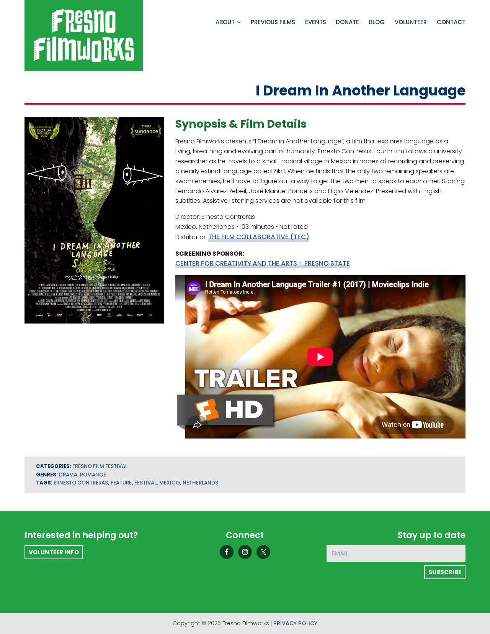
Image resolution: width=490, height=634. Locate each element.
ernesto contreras (81, 482)
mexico (169, 482)
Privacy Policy (295, 623)
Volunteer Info (54, 552)
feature (121, 482)
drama (68, 474)
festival (145, 482)
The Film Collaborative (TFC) (258, 236)
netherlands (200, 482)
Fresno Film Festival (99, 466)
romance (93, 474)
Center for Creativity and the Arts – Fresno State (262, 263)
